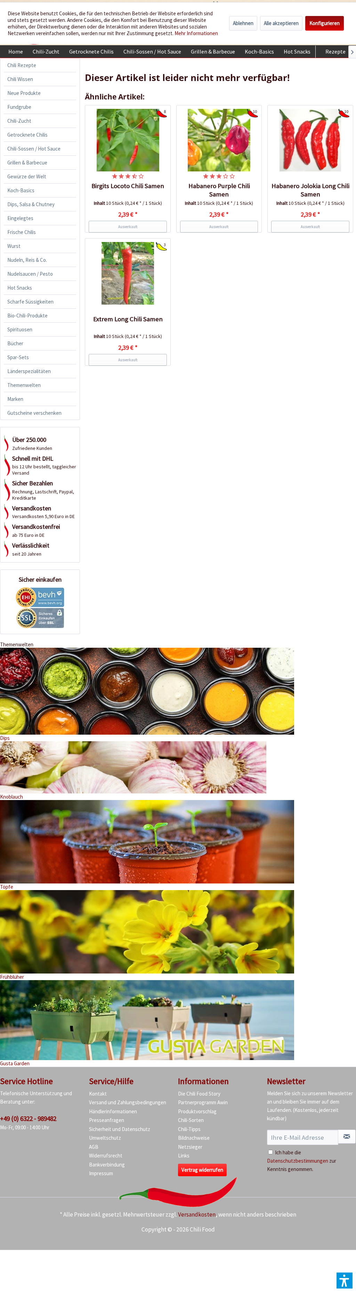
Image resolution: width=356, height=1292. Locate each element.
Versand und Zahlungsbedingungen (127, 1102)
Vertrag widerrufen (202, 1169)
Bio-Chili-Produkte (27, 315)
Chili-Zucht (19, 121)
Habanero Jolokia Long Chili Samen (310, 190)
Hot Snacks (19, 287)
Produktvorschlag (197, 1111)
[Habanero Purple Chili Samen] (219, 140)
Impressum (101, 1173)
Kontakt (98, 1093)
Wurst (14, 246)
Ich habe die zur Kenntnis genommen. (301, 1160)
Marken (15, 399)
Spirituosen (19, 329)
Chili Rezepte (21, 65)
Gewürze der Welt (26, 176)
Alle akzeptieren (281, 23)
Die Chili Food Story (199, 1093)
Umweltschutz (105, 1137)
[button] (345, 1281)
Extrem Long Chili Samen (128, 319)
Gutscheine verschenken (34, 413)
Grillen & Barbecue (27, 162)
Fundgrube (19, 107)
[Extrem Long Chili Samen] (128, 273)
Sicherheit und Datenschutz (119, 1129)
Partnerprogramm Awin (203, 1102)
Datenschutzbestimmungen (297, 1160)
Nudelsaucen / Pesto (30, 273)
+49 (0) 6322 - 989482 (28, 1118)
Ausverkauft (128, 226)
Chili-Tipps (189, 1129)
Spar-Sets (18, 357)
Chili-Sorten (191, 1120)
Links (183, 1155)
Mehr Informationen (196, 33)
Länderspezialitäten (29, 371)
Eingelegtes (20, 218)
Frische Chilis (21, 232)
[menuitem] (15, 51)
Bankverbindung (107, 1164)
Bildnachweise (194, 1137)
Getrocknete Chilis (27, 134)
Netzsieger (190, 1147)
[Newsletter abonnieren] (347, 1137)
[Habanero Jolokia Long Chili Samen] (310, 140)
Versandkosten (197, 1214)
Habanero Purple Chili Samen (219, 190)
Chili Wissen (20, 79)
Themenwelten (24, 385)
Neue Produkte (24, 93)
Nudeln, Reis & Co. (27, 260)
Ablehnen (243, 23)
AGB (93, 1147)
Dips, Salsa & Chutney (31, 204)
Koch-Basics (20, 190)
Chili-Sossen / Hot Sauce (33, 148)
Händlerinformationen (113, 1111)
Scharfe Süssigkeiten (30, 301)
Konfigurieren (324, 23)
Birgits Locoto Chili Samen (127, 186)
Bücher (15, 343)
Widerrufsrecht (105, 1155)
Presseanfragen (106, 1120)
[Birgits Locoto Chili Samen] (128, 140)
